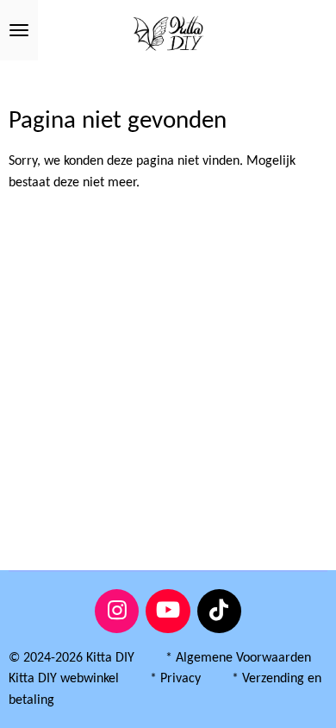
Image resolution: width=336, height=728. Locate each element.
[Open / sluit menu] (19, 30)
